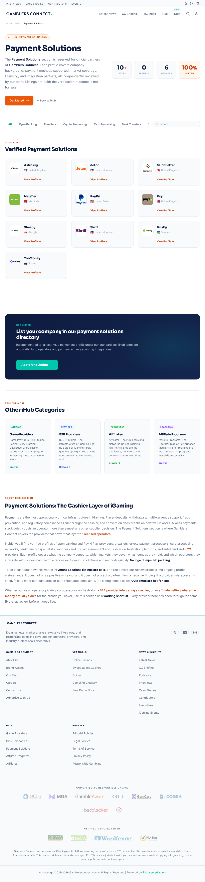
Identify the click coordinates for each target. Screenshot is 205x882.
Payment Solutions (18, 748)
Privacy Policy (81, 756)
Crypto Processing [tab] (75, 124)
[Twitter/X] (186, 3)
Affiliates (11, 763)
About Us (12, 660)
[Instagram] (191, 3)
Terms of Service (83, 748)
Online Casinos (82, 660)
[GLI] (118, 796)
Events (76, 3)
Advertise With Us (18, 697)
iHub (165, 13)
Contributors (57, 3)
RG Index (150, 13)
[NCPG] (32, 796)
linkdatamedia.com (154, 872)
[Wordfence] (113, 837)
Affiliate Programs (17, 756)
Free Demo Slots (83, 690)
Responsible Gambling (86, 763)
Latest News (107, 13)
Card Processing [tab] (104, 124)
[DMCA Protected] (78, 838)
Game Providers (16, 733)
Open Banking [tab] (28, 124)
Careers (11, 682)
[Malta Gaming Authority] (58, 796)
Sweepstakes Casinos (86, 667)
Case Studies (34, 3)
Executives (146, 705)
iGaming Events (149, 712)
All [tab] (10, 124)
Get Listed (17, 100)
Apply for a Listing (34, 365)
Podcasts (145, 675)
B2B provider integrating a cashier (124, 590)
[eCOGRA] (170, 796)
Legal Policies (81, 741)
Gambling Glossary (84, 682)
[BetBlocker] (96, 810)
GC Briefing (129, 13)
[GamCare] (141, 796)
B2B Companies (16, 741)
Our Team (12, 675)
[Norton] (148, 838)
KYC (188, 549)
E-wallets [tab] (50, 124)
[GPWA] (55, 838)
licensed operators (97, 534)
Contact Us (13, 690)
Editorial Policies (82, 733)
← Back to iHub (46, 100)
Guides (76, 675)
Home (9, 23)
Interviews (13, 3)
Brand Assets (15, 667)
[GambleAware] (89, 796)
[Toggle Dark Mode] (196, 13)
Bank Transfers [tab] (131, 124)
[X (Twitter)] (175, 632)
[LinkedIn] (197, 3)
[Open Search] (188, 13)
